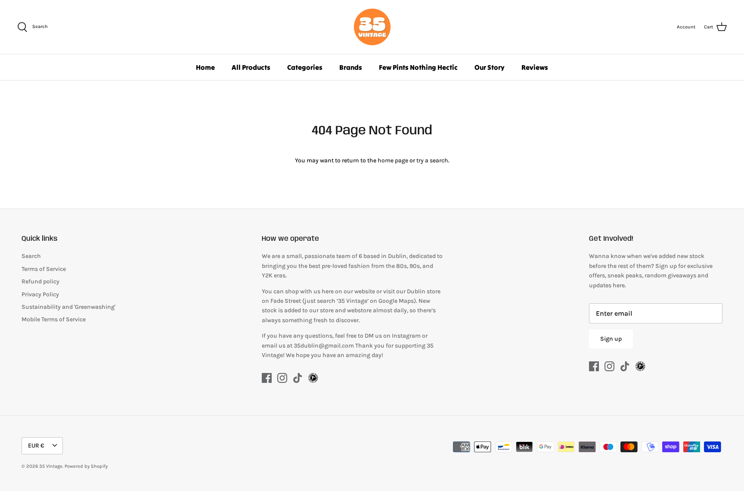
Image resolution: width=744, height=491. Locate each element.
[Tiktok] (298, 378)
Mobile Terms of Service (54, 319)
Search (31, 256)
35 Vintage (50, 466)
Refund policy (40, 281)
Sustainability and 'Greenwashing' (68, 307)
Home (205, 67)
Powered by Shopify (86, 466)
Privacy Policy (40, 294)
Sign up (611, 338)
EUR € (36, 445)
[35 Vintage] (372, 27)
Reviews (534, 67)
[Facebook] (267, 378)
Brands (350, 67)
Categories (304, 67)
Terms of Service (44, 269)
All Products (251, 67)
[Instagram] (282, 378)
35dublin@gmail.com (324, 345)
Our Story (489, 67)
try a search (432, 160)
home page (393, 160)
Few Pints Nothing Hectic (418, 67)
